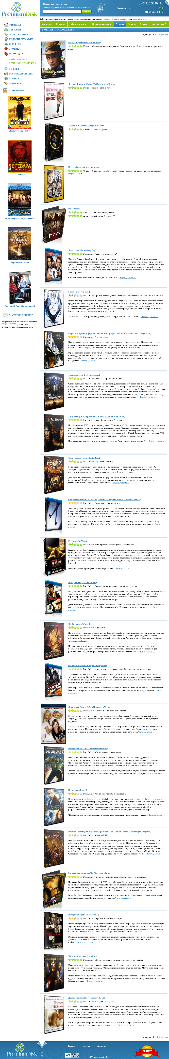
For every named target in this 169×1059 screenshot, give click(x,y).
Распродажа (17, 53)
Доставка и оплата (21, 74)
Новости (132, 24)
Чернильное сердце (20, 262)
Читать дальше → (127, 277)
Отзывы (120, 24)
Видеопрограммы (101, 24)
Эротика (14, 49)
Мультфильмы (78, 24)
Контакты (15, 83)
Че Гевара (20, 174)
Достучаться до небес (19, 131)
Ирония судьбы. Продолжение (19, 218)
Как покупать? (159, 24)
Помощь (14, 78)
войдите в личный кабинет (116, 19)
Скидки (143, 24)
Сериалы (61, 24)
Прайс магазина (19, 59)
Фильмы (47, 24)
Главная (71, 1046)
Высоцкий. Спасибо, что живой (20, 306)
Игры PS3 (15, 44)
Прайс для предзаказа (22, 63)
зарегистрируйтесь (142, 19)
